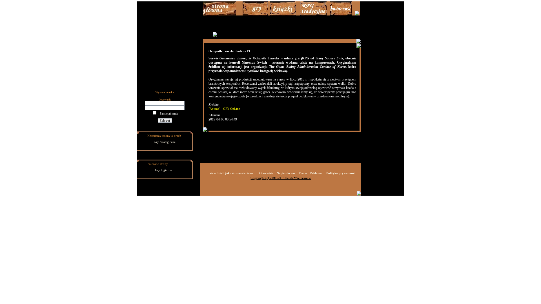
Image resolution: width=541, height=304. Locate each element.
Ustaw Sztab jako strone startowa (230, 173)
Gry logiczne (163, 170)
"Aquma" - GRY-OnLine (224, 108)
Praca (303, 173)
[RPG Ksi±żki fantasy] (283, 14)
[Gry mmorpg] (255, 14)
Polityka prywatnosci (340, 173)
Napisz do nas (286, 173)
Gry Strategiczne (165, 142)
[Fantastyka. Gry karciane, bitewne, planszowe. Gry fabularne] (313, 14)
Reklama (316, 173)
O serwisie (266, 173)
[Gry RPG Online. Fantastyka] (219, 14)
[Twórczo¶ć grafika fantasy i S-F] (341, 14)
